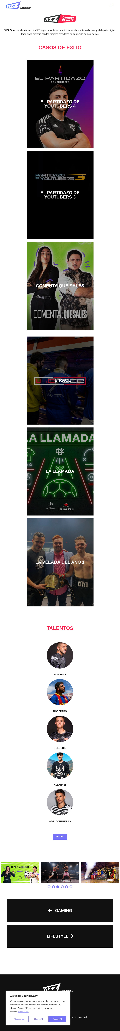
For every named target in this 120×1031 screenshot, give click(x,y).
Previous (5, 872)
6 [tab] (71, 886)
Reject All (38, 1019)
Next (114, 872)
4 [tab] (62, 886)
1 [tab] (49, 886)
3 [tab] (57, 886)
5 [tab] (66, 886)
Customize (19, 1019)
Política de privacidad (76, 1017)
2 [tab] (53, 886)
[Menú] (111, 5)
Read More (23, 1011)
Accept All (57, 1019)
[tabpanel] (20, 873)
